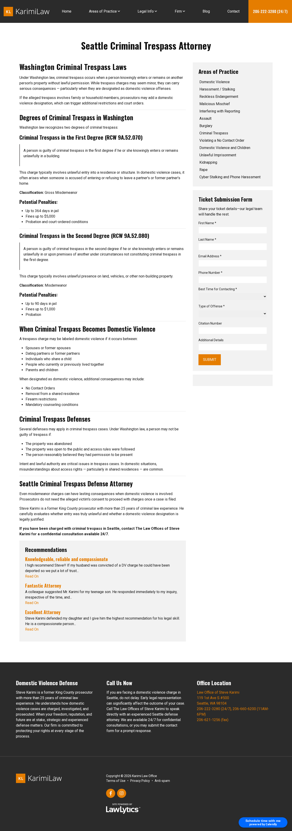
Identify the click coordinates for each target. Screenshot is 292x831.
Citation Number (210, 323)
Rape (203, 170)
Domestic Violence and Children (224, 148)
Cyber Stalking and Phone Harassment (230, 177)
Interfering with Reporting (219, 111)
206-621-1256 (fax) (212, 720)
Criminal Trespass (213, 133)
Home (66, 11)
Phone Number (210, 272)
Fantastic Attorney (43, 585)
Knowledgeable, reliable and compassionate (66, 559)
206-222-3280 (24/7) (270, 11)
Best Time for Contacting (217, 289)
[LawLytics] (123, 808)
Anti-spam (162, 781)
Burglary (205, 126)
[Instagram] (121, 793)
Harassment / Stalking (217, 89)
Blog (206, 11)
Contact (233, 11)
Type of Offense (211, 306)
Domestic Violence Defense (47, 683)
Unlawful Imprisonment (217, 155)
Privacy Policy (140, 781)
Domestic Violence (214, 82)
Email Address (210, 256)
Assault (205, 118)
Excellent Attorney (42, 612)
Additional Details (211, 340)
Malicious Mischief (214, 104)
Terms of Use (115, 781)
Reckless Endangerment (218, 96)
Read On (32, 576)
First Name (207, 223)
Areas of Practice (103, 11)
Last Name (207, 239)
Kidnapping (208, 162)
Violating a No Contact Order (221, 140)
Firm (178, 11)
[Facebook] (110, 793)
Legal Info (146, 11)
